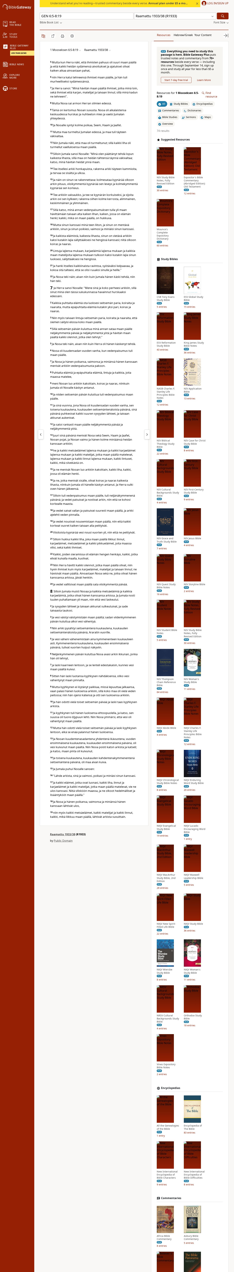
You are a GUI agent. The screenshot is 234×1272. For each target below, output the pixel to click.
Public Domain (63, 841)
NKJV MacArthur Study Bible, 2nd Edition (166, 877)
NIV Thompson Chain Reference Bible (166, 682)
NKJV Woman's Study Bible (192, 971)
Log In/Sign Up (218, 3)
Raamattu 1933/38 (62, 834)
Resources (163, 35)
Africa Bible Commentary (164, 1237)
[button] (214, 3)
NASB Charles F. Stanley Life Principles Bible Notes (166, 393)
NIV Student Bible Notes (167, 632)
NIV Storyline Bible (194, 584)
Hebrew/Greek (183, 35)
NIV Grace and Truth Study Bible (167, 540)
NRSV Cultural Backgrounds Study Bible (168, 1018)
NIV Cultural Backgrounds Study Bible (168, 492)
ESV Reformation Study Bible (166, 344)
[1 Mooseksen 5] (41, 434)
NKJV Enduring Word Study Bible (194, 782)
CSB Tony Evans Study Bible (166, 298)
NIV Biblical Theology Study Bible (165, 443)
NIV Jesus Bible (192, 538)
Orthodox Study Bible (193, 1017)
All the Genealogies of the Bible (168, 1127)
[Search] (223, 16)
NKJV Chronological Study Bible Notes (168, 782)
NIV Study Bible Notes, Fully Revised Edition (166, 180)
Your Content (203, 35)
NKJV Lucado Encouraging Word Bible (194, 829)
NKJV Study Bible (193, 923)
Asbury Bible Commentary (191, 1237)
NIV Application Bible (193, 390)
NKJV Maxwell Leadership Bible (193, 876)
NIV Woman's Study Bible (191, 681)
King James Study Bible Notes (194, 344)
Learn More (204, 80)
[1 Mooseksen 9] (147, 434)
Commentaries (171, 1198)
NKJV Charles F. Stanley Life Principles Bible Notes (193, 733)
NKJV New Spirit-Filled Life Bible (166, 925)
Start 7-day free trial (176, 80)
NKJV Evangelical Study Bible (166, 827)
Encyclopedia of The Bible (193, 1127)
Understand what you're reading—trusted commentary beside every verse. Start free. (127, 3)
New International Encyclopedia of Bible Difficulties (194, 1174)
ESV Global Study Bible (193, 298)
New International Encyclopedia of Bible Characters (167, 1174)
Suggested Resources (175, 139)
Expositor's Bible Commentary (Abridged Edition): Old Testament (194, 182)
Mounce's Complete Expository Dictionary (163, 234)
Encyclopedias (170, 1088)
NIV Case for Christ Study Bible (195, 442)
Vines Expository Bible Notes (166, 1066)
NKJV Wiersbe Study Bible (164, 971)
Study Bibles (169, 259)
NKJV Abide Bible (166, 728)
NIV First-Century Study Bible (194, 491)
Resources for (178, 95)
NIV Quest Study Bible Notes (166, 586)
